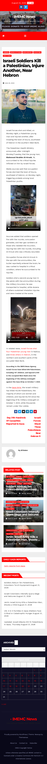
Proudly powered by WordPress (16, 734)
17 (4, 686)
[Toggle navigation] (25, 36)
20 (23, 686)
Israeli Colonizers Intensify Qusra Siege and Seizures (22, 513)
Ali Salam (24, 450)
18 (10, 686)
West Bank (7, 55)
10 (4, 681)
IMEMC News (26, 493)
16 (41, 681)
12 (16, 681)
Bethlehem (10, 476)
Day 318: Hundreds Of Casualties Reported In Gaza (16, 420)
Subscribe (33, 743)
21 (29, 686)
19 (16, 686)
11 (10, 681)
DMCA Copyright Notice (23, 748)
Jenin (24, 480)
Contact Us (23, 743)
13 (23, 681)
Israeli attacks (16, 52)
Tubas (19, 483)
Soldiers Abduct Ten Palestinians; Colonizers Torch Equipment (21, 489)
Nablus (29, 480)
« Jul (4, 704)
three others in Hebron (20, 355)
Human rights (11, 501)
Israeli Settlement (13, 480)
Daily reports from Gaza (14, 566)
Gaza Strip (16, 387)
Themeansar (23, 737)
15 (35, 681)
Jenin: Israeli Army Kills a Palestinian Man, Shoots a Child (22, 539)
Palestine (37, 52)
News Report (27, 52)
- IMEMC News (23, 17)
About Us (13, 743)
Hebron (6, 52)
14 (29, 681)
